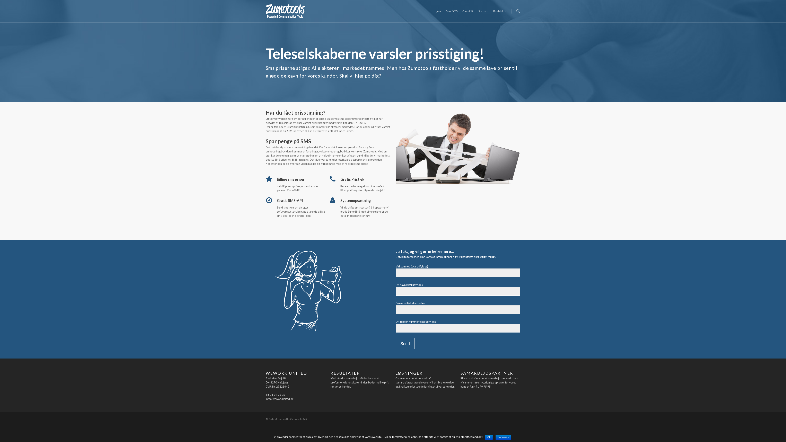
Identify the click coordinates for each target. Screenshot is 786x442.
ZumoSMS (451, 11)
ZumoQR (467, 11)
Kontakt (498, 11)
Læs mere (503, 437)
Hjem (438, 11)
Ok (488, 437)
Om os (482, 11)
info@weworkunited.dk (280, 398)
